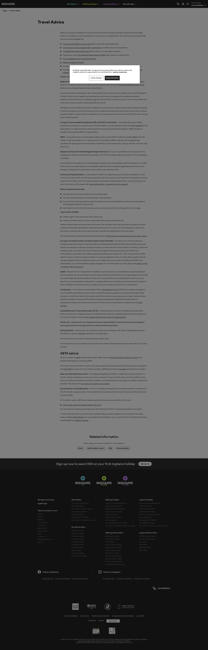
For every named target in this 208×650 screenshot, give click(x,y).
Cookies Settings (96, 78)
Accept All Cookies (112, 78)
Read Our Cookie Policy (120, 72)
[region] (105, 74)
